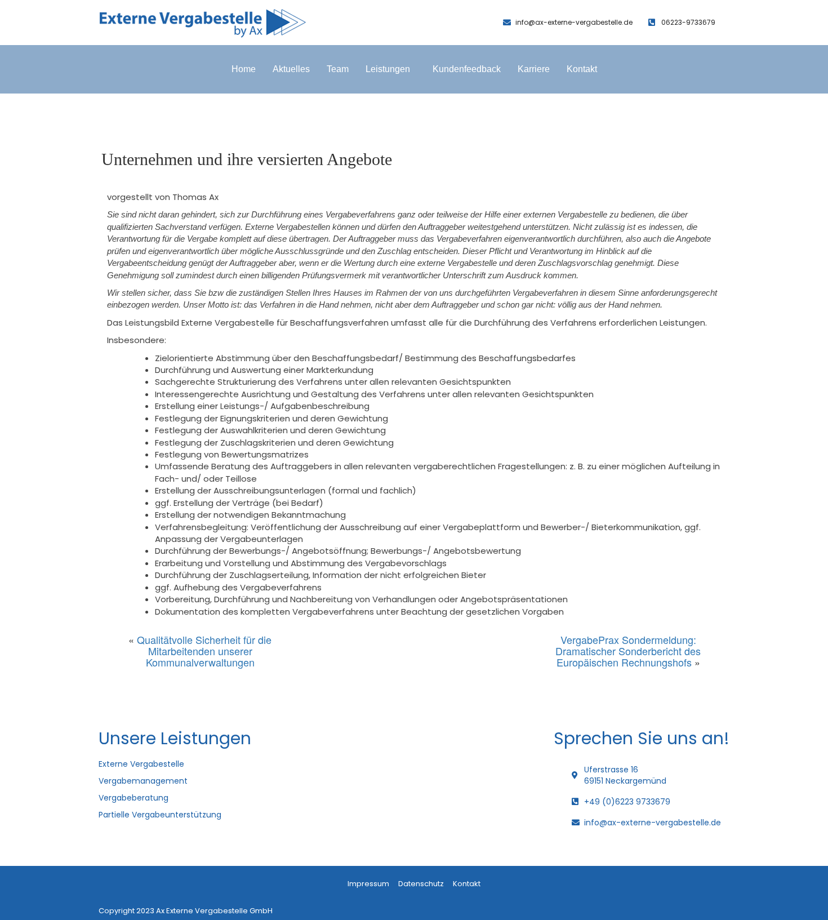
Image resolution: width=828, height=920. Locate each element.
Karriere (534, 69)
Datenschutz (421, 883)
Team (338, 69)
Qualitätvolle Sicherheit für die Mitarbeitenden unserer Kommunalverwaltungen (204, 650)
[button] (390, 69)
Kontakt (582, 69)
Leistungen (388, 69)
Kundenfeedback (467, 69)
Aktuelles (291, 69)
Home (244, 69)
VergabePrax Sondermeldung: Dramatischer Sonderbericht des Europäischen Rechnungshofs (628, 650)
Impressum (368, 883)
